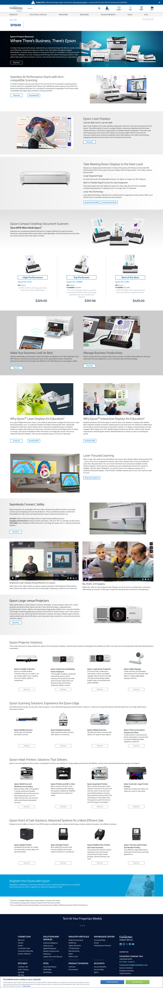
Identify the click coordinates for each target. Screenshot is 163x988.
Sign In (96, 972)
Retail (71, 954)
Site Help (21, 972)
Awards (20, 943)
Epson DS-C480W (74, 282)
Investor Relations (24, 954)
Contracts (72, 967)
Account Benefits (100, 967)
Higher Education (75, 946)
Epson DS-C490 (122, 282)
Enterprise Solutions (126, 971)
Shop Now (16, 62)
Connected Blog (99, 940)
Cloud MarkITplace (49, 967)
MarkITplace (47, 972)
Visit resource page (79, 2)
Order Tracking (23, 969)
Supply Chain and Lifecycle (52, 957)
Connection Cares (24, 948)
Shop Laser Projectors (92, 478)
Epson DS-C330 (25, 282)
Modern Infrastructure (51, 951)
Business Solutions (126, 968)
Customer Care (23, 967)
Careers (20, 946)
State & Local (73, 956)
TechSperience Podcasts (102, 946)
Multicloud (47, 954)
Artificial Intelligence (50, 943)
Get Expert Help (90, 440)
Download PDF (34, 95)
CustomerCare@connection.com (133, 965)
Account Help (99, 969)
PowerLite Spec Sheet (109, 202)
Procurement (73, 969)
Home (11, 19)
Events (96, 943)
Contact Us (16, 440)
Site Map (21, 975)
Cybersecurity (48, 946)
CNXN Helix (47, 969)
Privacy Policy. (27, 986)
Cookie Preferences (112, 982)
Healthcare (72, 943)
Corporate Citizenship (25, 951)
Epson (23, 285)
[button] (99, 8)
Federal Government (76, 940)
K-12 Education (74, 948)
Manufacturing (74, 951)
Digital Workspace (49, 948)
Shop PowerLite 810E (92, 202)
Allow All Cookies (137, 982)
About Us (21, 940)
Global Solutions (125, 973)
